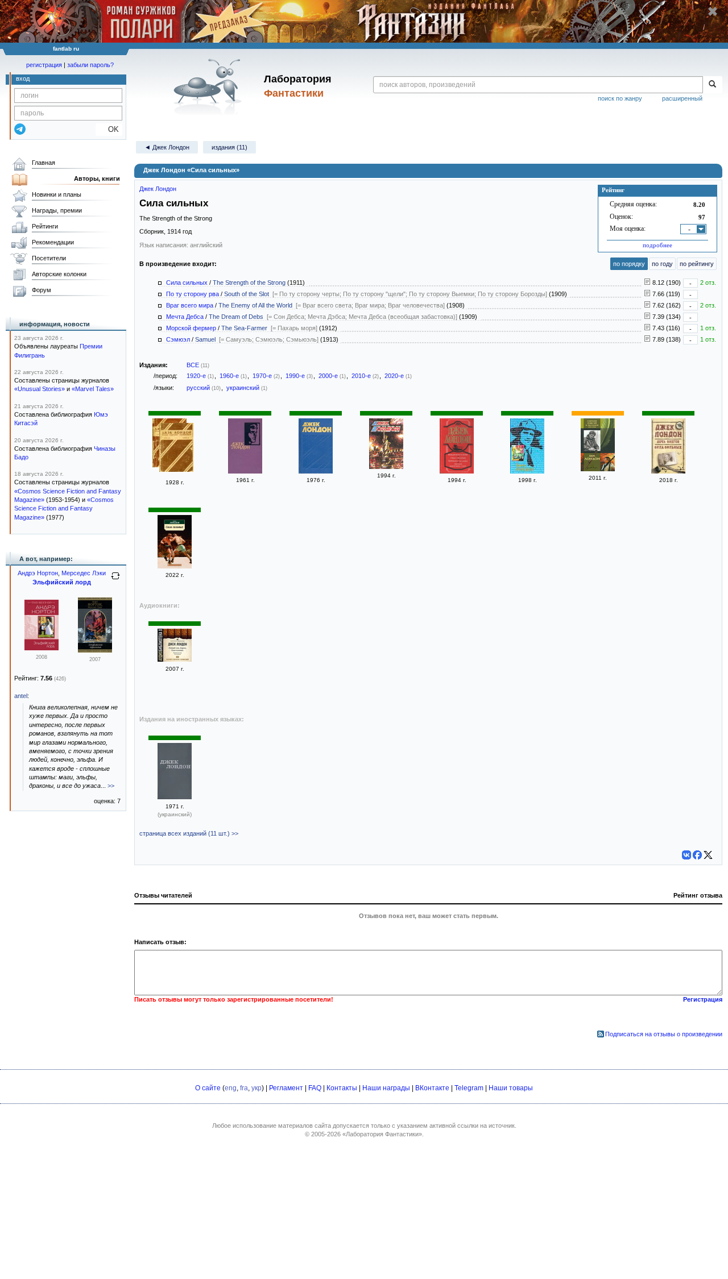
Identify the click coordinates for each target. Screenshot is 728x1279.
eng (231, 1088)
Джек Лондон (157, 188)
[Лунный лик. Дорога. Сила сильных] (174, 659)
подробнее (657, 245)
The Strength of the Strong (249, 282)
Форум (41, 289)
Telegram (468, 1088)
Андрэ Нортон (38, 573)
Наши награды (386, 1088)
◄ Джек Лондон (166, 147)
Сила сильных (187, 282)
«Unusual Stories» (39, 388)
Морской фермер (191, 328)
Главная (43, 162)
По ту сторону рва (192, 293)
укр (256, 1088)
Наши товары (511, 1088)
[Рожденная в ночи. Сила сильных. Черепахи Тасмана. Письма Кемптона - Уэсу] (457, 471)
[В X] (708, 854)
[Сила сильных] (174, 566)
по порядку (629, 263)
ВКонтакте (432, 1088)
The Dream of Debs (236, 316)
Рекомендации (53, 242)
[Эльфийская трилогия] (95, 650)
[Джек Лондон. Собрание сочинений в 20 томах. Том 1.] (527, 471)
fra (244, 1088)
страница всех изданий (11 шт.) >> (188, 833)
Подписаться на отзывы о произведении (663, 1034)
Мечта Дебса (185, 316)
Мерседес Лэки (83, 573)
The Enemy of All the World (255, 305)
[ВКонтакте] (686, 854)
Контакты (341, 1088)
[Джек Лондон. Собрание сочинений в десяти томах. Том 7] (386, 466)
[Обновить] (115, 580)
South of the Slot (246, 293)
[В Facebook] (697, 854)
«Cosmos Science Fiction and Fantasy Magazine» (64, 508)
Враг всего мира (189, 305)
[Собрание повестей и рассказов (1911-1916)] (598, 469)
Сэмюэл (178, 339)
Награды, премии (57, 210)
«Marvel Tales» (93, 388)
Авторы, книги (97, 178)
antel (20, 695)
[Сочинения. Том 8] (174, 797)
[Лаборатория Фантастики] (209, 86)
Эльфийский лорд (61, 582)
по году (662, 263)
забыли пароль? (90, 64)
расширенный (682, 98)
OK (109, 129)
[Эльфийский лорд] (41, 648)
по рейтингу (697, 263)
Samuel (205, 339)
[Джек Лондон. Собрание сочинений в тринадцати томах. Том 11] (315, 471)
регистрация (44, 64)
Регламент (286, 1088)
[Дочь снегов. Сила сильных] (668, 471)
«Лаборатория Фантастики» (382, 1134)
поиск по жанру (620, 98)
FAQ (314, 1088)
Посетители (49, 258)
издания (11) (229, 147)
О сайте (208, 1088)
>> (110, 785)
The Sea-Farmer (244, 328)
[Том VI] (176, 448)
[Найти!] (712, 84)
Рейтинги (45, 226)
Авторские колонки (59, 274)
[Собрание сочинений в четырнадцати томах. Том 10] (245, 471)
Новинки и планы (56, 194)
